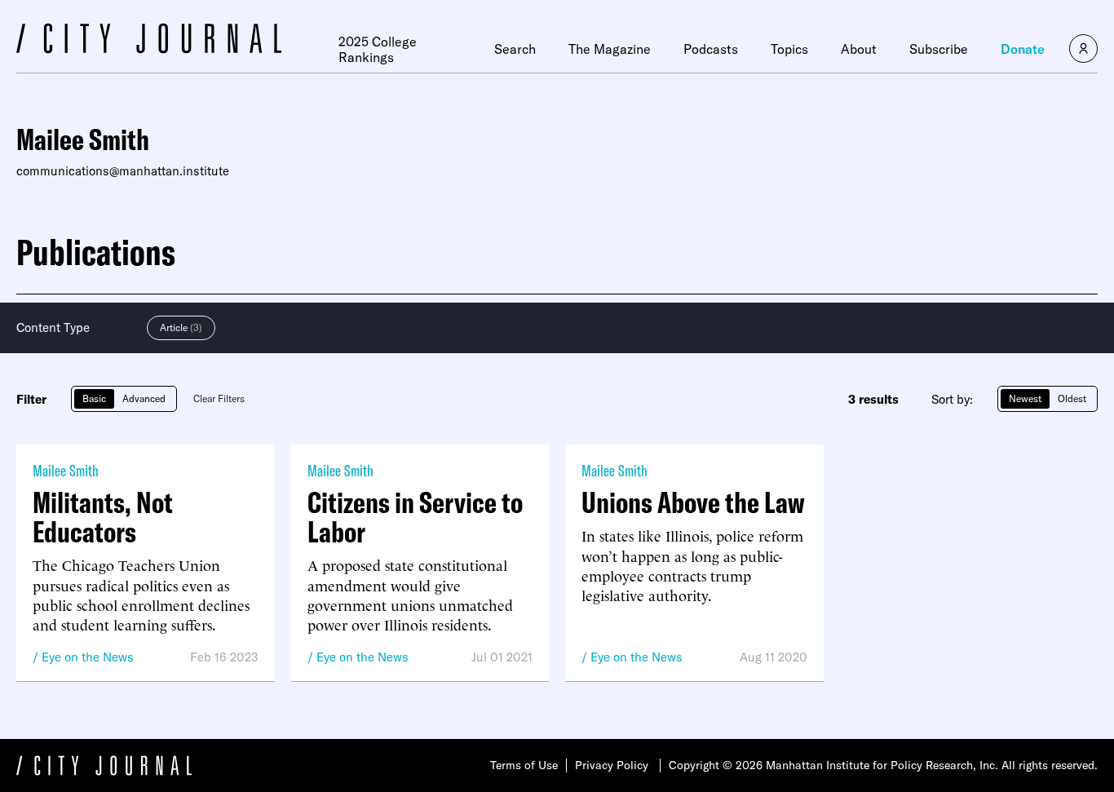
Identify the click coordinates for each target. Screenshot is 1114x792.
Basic (94, 398)
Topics (789, 49)
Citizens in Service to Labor (415, 517)
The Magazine (609, 49)
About (859, 49)
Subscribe (938, 49)
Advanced (144, 398)
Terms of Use (524, 765)
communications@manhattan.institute (122, 171)
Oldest (1072, 398)
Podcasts (710, 49)
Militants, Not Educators (103, 517)
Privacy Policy (611, 765)
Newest (1025, 398)
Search (515, 49)
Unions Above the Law (693, 502)
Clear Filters (219, 398)
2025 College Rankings (377, 49)
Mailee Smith (66, 470)
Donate (1023, 49)
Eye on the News (88, 657)
